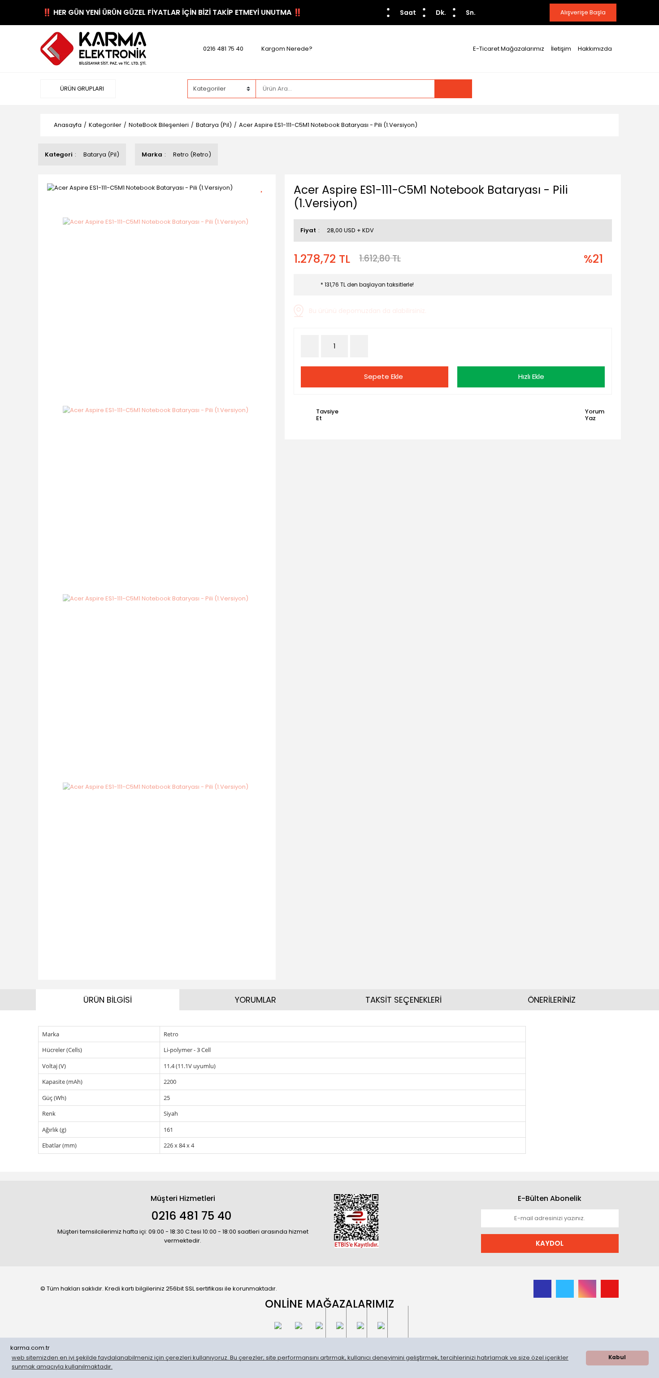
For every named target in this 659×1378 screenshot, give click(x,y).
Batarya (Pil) (101, 154)
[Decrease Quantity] (310, 346)
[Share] (264, 202)
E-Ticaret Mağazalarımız (508, 48)
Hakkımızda (595, 48)
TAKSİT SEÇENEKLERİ (403, 999)
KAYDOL (550, 1243)
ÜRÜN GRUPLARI (81, 88)
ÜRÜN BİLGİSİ (107, 999)
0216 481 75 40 (223, 48)
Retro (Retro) (192, 154)
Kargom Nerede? (286, 48)
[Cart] (605, 88)
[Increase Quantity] (359, 346)
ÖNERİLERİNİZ (552, 999)
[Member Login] (551, 88)
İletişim (561, 48)
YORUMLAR (255, 999)
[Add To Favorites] (264, 186)
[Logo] (93, 48)
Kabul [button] (617, 1357)
